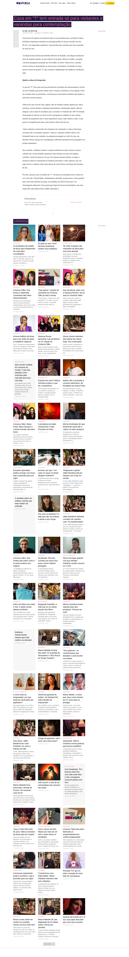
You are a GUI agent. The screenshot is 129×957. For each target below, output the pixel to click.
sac (91, 3)
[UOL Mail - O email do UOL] (95, 3)
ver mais (48, 944)
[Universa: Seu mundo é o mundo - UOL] (23, 3)
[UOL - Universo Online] (31, 3)
